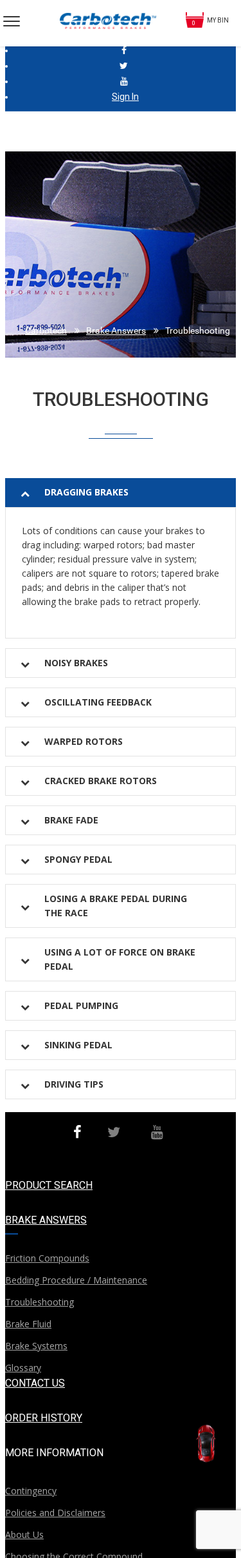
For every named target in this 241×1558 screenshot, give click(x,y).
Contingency (31, 1491)
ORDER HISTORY (43, 1418)
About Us (24, 1534)
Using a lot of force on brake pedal (119, 959)
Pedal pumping (81, 1005)
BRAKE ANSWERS (46, 1220)
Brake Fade (71, 820)
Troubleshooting (39, 1302)
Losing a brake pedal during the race (115, 905)
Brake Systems (36, 1346)
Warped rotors (83, 741)
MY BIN (218, 20)
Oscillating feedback (98, 702)
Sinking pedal (78, 1045)
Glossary (23, 1367)
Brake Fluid (28, 1324)
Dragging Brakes (86, 492)
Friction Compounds (47, 1258)
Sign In (125, 96)
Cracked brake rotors (100, 780)
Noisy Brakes (76, 663)
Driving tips (73, 1084)
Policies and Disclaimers (55, 1512)
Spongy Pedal (78, 859)
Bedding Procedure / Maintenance (76, 1280)
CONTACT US (35, 1383)
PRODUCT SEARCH (49, 1185)
